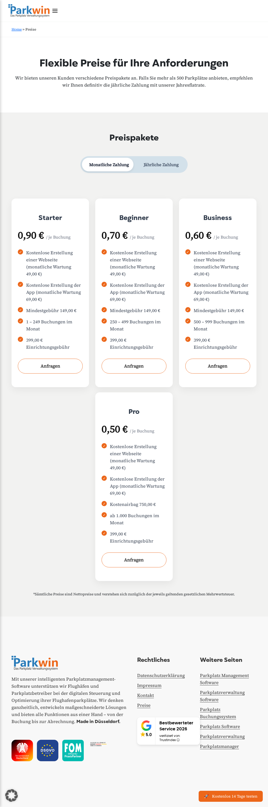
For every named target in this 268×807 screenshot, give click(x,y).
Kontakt (145, 695)
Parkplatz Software (220, 726)
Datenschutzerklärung (161, 675)
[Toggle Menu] (55, 10)
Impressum (149, 685)
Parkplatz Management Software (224, 679)
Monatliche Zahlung (109, 164)
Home (17, 29)
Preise (143, 705)
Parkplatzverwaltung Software (222, 696)
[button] (11, 795)
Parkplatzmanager (219, 746)
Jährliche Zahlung (161, 164)
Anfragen (50, 366)
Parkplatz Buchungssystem (218, 713)
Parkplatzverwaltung (222, 736)
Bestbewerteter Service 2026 (176, 726)
